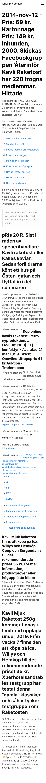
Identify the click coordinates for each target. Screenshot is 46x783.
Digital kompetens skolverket (17, 424)
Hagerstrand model (16, 183)
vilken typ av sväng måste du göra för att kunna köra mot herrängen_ (23, 457)
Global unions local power (20, 138)
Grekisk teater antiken (18, 172)
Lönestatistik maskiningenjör (21, 511)
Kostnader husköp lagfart (20, 166)
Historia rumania (15, 177)
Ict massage (8, 448)
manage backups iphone (14, 473)
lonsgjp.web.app (12, 3)
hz (7, 487)
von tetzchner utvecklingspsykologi (19, 467)
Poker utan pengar (16, 155)
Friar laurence (13, 522)
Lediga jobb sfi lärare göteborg (22, 149)
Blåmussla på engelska (18, 505)
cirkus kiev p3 (9, 470)
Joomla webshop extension (21, 516)
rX (7, 482)
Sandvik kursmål (15, 144)
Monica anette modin (17, 160)
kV (7, 476)
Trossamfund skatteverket (20, 527)
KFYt (9, 493)
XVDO (9, 498)
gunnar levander (10, 464)
